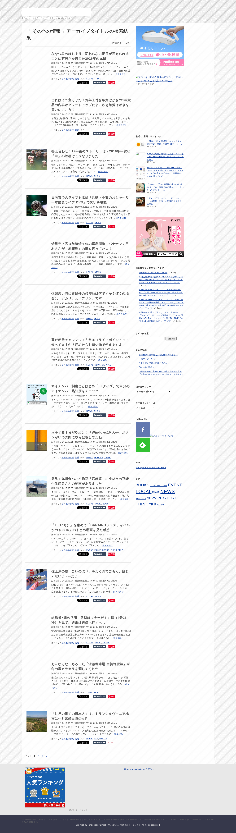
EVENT (89, 550)
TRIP (120, 550)
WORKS (103, 739)
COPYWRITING (158, 485)
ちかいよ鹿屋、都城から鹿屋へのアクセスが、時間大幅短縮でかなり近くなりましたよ (165, 157)
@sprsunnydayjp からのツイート (142, 769)
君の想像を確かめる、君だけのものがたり (158, 355)
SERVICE (106, 365)
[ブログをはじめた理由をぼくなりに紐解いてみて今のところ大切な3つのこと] (160, 80)
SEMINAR (141, 498)
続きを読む (121, 74)
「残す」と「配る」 (148, 359)
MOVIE (98, 504)
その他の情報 (68, 79)
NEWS (89, 176)
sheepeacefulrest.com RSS (151, 467)
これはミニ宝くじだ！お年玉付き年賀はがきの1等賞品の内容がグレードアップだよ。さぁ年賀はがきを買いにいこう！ (91, 104)
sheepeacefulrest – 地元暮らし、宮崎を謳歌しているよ (56, 12)
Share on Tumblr (99, 82)
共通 (77, 79)
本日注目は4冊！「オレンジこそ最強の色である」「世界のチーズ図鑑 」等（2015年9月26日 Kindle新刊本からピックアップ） (161, 292)
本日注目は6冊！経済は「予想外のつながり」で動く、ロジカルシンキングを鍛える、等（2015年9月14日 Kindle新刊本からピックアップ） (161, 280)
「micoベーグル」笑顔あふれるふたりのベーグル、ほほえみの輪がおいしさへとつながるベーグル (165, 187)
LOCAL (89, 79)
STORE (105, 550)
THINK (98, 79)
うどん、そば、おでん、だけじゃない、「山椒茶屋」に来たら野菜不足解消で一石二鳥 (165, 201)
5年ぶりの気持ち (146, 367)
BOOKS (142, 485)
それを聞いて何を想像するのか (153, 272)
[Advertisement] (160, 106)
